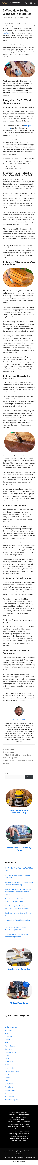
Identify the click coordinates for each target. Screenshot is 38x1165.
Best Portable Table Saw (19, 969)
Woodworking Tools (12, 1099)
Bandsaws (8, 1030)
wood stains (7, 33)
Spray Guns (9, 1084)
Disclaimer (19, 1154)
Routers (7, 1074)
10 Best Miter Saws (19, 1003)
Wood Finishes (10, 1090)
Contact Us (6, 1151)
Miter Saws (9, 1062)
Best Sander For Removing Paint (19, 848)
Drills (6, 1043)
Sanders (8, 1077)
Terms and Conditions (19, 1161)
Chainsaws (8, 1036)
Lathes (7, 1058)
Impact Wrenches (11, 1052)
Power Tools (9, 1068)
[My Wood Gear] (10, 3)
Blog (6, 1033)
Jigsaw (7, 1055)
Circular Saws (9, 1040)
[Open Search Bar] (26, 3)
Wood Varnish (10, 1096)
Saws (6, 1081)
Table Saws (9, 1087)
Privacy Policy (16, 1151)
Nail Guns (8, 1065)
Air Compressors (11, 1027)
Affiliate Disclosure (29, 1151)
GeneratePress (30, 1157)
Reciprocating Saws (12, 1071)
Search (7, 773)
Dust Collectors (10, 1046)
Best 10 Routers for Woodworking (19, 811)
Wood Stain (9, 749)
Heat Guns (8, 1049)
